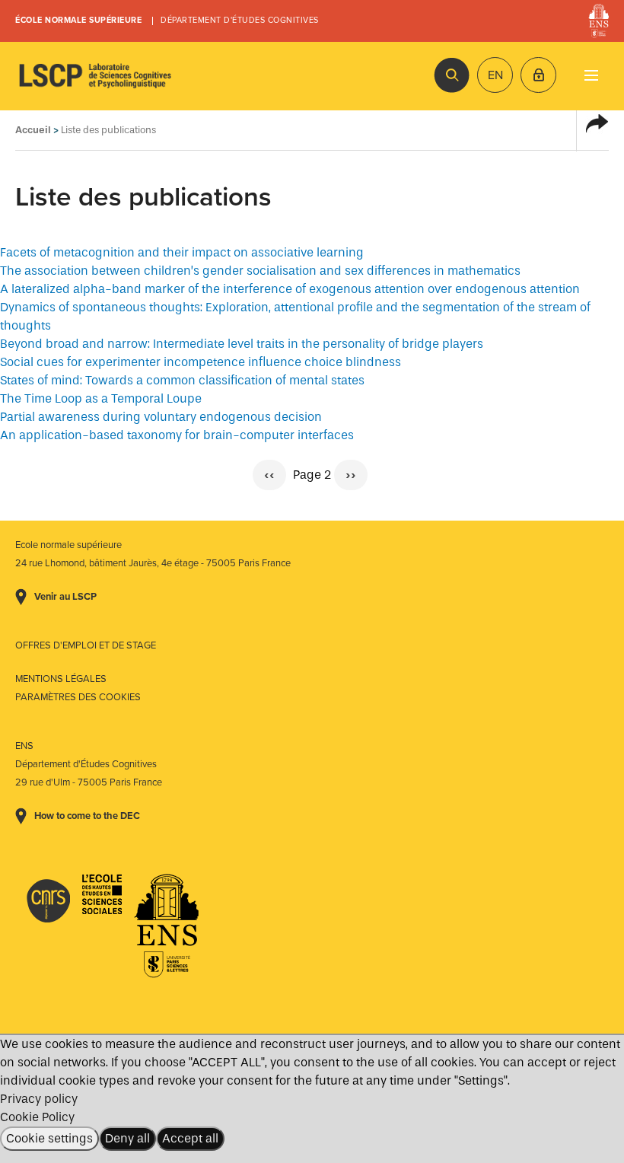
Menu (591, 75)
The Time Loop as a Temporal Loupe (101, 398)
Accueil (33, 129)
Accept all (190, 1138)
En (495, 75)
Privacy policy (39, 1098)
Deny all (127, 1138)
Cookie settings (49, 1138)
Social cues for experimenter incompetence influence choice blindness (200, 362)
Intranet (538, 75)
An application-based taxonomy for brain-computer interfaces (177, 435)
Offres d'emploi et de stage (85, 645)
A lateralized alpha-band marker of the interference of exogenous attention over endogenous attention (290, 289)
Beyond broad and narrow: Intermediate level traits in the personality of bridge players (241, 343)
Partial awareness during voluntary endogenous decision (161, 416)
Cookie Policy (37, 1117)
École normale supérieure (78, 20)
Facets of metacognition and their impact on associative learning (182, 252)
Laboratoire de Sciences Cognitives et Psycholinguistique (95, 76)
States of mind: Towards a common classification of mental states (182, 380)
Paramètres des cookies (78, 697)
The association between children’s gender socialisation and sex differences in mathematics (260, 270)
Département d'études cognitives (240, 20)
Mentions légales (61, 679)
